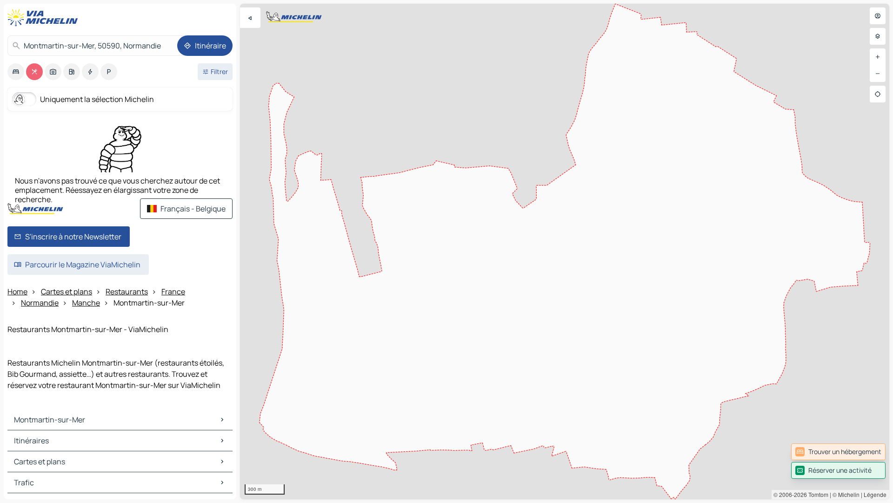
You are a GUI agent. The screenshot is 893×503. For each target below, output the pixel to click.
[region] (564, 251)
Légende (875, 494)
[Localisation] (878, 94)
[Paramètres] (878, 36)
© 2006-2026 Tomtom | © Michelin (816, 494)
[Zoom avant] (878, 56)
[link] (838, 451)
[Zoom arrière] (878, 73)
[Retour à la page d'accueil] (44, 17)
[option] (15, 71)
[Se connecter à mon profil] (878, 15)
